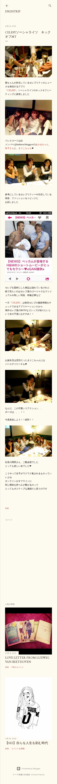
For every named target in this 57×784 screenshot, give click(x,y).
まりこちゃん (25, 148)
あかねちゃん (42, 144)
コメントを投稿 (18, 748)
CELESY (11, 90)
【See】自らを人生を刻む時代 (26, 743)
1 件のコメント (17, 667)
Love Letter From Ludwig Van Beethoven (27, 659)
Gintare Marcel (37, 774)
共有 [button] (7, 508)
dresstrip (12, 11)
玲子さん (9, 148)
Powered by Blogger (31, 768)
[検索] (50, 5)
